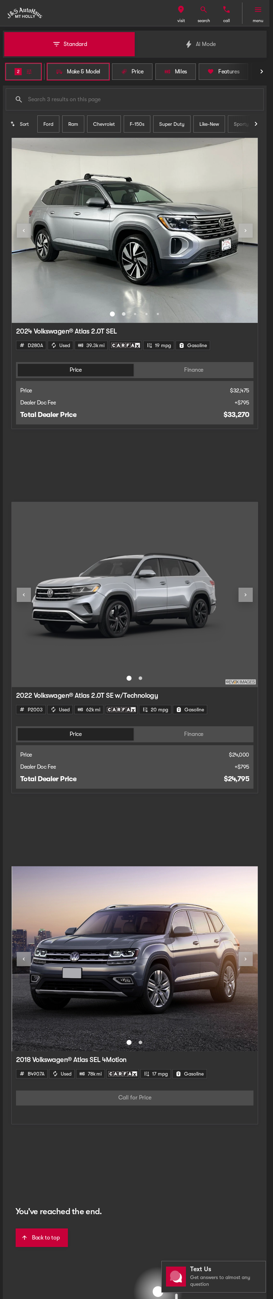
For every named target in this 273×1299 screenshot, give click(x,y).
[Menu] (258, 9)
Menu (258, 20)
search (204, 20)
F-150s (137, 124)
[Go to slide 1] (112, 314)
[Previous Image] (24, 230)
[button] (181, 13)
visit (181, 20)
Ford (48, 124)
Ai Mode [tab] (206, 44)
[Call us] (226, 9)
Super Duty (171, 124)
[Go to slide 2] (123, 314)
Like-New (209, 124)
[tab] (75, 370)
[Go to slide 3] (135, 314)
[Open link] (125, 345)
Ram (73, 124)
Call (226, 20)
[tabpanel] (134, 1098)
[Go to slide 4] (146, 314)
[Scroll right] (261, 71)
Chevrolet (104, 124)
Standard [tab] (75, 44)
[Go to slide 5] (158, 314)
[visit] (181, 9)
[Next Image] (246, 230)
